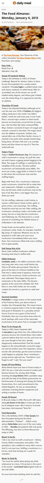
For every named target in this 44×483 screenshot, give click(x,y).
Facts (4, 9)
